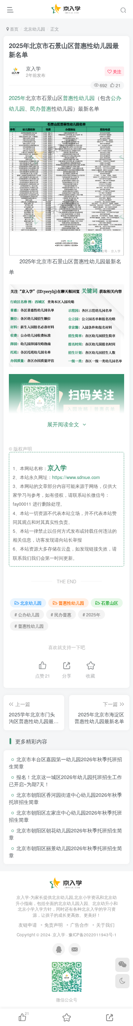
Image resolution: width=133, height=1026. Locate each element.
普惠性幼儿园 (79, 97)
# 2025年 (91, 614)
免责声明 (53, 924)
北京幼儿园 (34, 29)
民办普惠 (40, 108)
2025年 (17, 97)
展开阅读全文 (63, 424)
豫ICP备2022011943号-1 (92, 934)
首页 (13, 29)
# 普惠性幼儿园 (29, 626)
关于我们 (105, 924)
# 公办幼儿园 (27, 614)
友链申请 (27, 924)
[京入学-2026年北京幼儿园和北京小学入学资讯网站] (66, 882)
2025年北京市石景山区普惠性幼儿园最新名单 (64, 50)
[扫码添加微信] (122, 965)
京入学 (33, 68)
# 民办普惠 (61, 614)
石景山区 (109, 603)
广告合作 (79, 924)
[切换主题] (122, 981)
